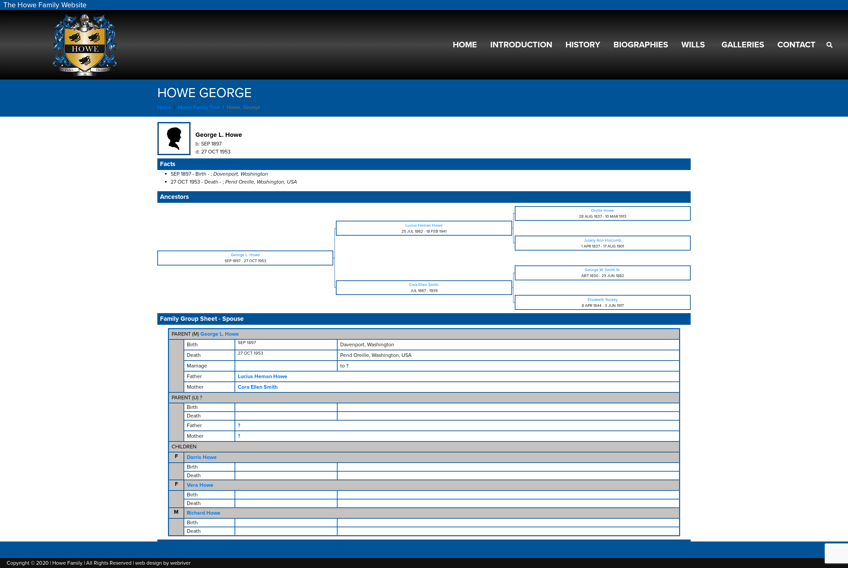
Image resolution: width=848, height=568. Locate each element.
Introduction (521, 45)
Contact (796, 45)
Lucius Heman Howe (262, 376)
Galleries (742, 45)
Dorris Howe (202, 457)
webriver (180, 563)
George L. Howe (219, 334)
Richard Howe (203, 513)
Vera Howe (200, 485)
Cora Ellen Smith (258, 387)
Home (465, 45)
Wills (693, 45)
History (582, 45)
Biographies (640, 45)
